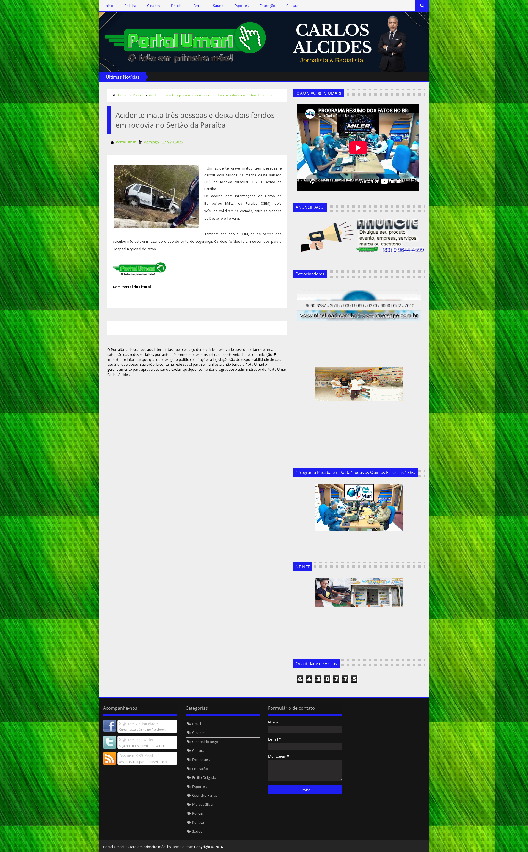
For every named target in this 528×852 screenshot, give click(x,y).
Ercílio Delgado (204, 777)
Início (109, 5)
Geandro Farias (204, 795)
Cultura (292, 5)
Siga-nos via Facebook (139, 723)
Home (122, 95)
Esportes (241, 5)
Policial (176, 5)
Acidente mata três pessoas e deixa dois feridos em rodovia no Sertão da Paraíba (211, 95)
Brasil (197, 5)
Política (130, 5)
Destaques (201, 759)
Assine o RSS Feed (136, 755)
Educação (267, 5)
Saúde (218, 5)
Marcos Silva (202, 804)
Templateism (182, 846)
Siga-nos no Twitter (136, 739)
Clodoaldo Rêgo (205, 741)
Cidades (153, 5)
